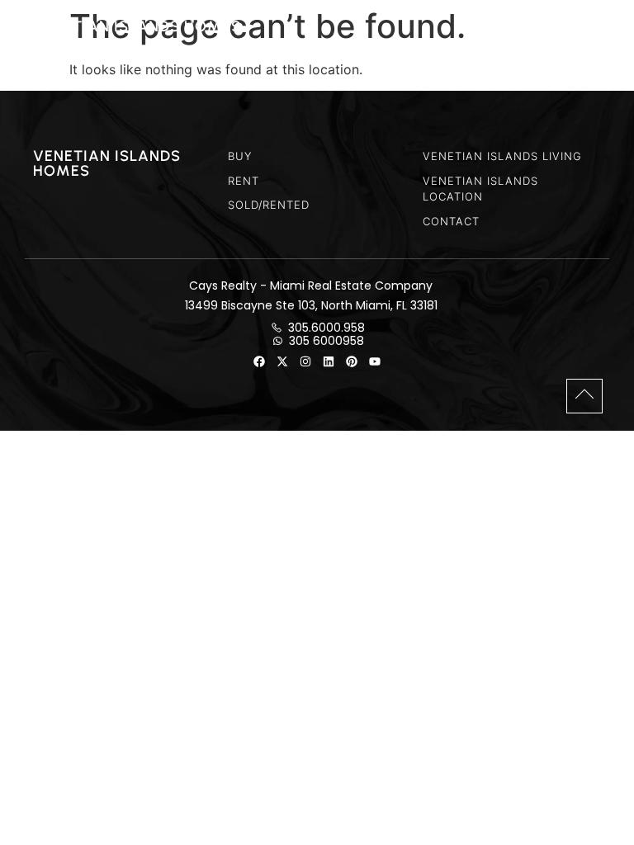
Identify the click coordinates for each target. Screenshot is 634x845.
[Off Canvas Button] (593, 25)
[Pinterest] (351, 361)
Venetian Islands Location (480, 189)
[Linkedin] (328, 361)
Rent (243, 180)
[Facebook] (259, 361)
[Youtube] (374, 361)
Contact (451, 221)
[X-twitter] (282, 361)
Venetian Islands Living (502, 156)
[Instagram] (305, 361)
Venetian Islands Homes (136, 26)
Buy (240, 156)
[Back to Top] (584, 394)
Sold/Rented (269, 204)
